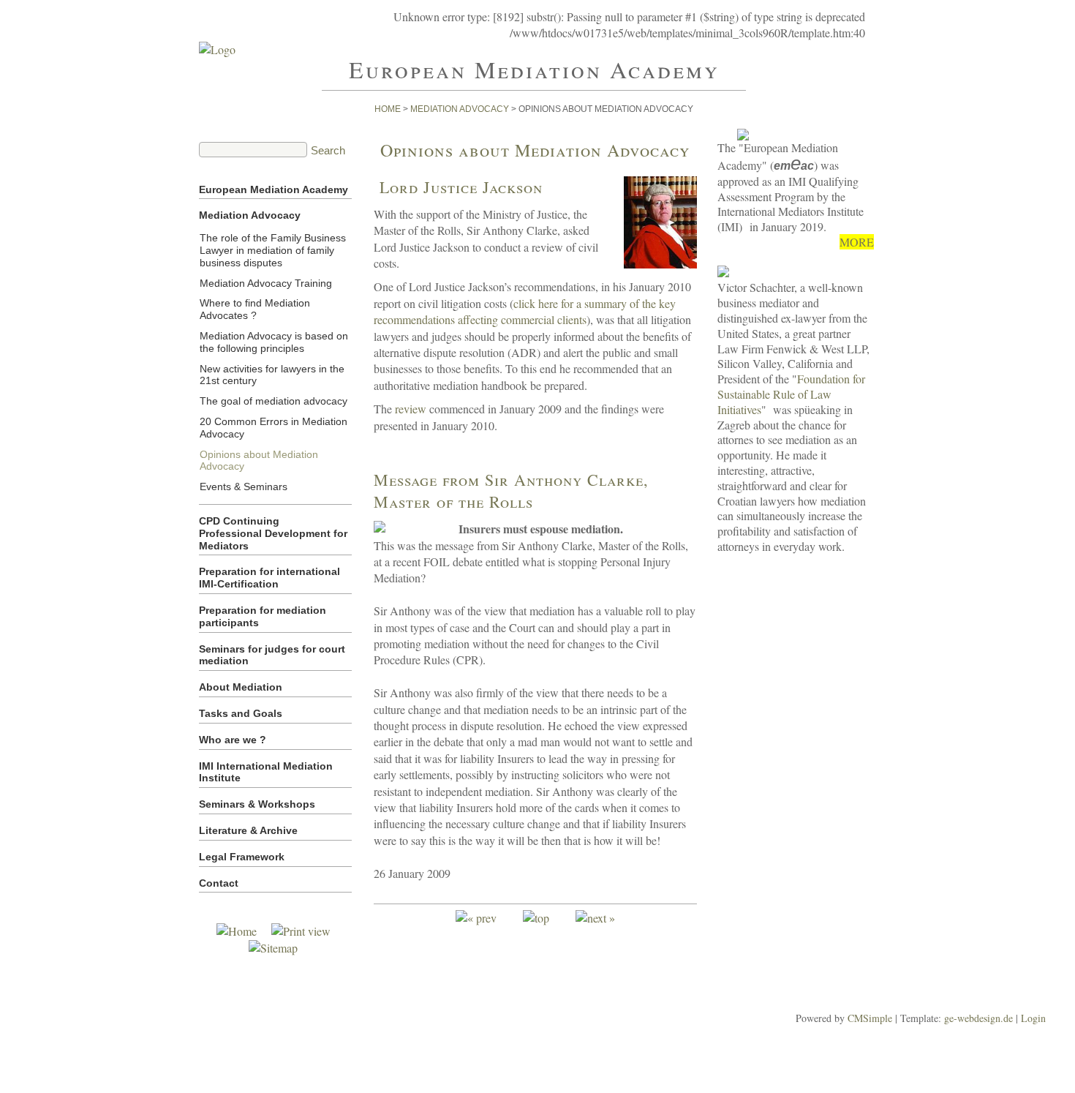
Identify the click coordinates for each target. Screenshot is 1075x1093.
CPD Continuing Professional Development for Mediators (273, 533)
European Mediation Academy (273, 189)
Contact (218, 883)
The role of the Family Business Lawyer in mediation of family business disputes (273, 250)
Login (1033, 1018)
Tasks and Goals (240, 713)
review (410, 408)
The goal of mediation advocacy (273, 401)
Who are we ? (232, 739)
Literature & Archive (248, 830)
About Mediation (240, 687)
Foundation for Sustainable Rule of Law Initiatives (791, 394)
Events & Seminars (243, 486)
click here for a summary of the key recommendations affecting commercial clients (525, 311)
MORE (857, 241)
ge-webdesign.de (978, 1018)
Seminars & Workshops (257, 804)
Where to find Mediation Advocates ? (255, 309)
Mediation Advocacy (459, 109)
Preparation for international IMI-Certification (269, 578)
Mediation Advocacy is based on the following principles (274, 342)
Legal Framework (241, 857)
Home (387, 109)
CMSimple (870, 1018)
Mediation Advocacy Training (266, 283)
